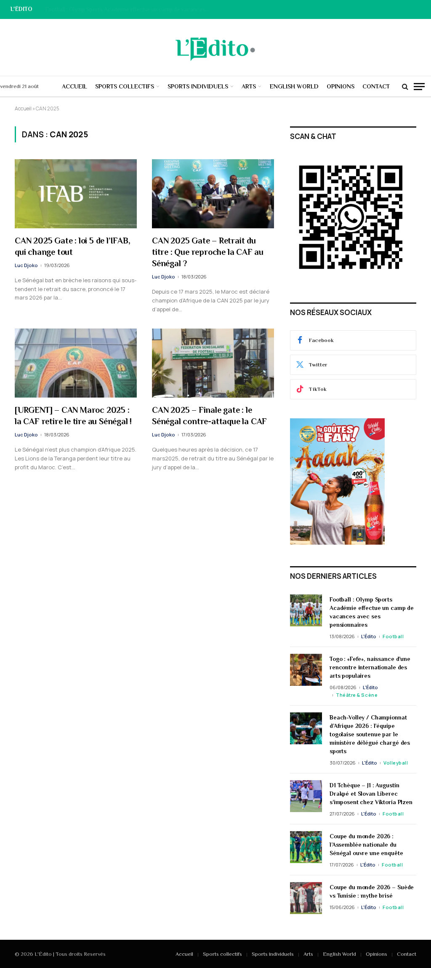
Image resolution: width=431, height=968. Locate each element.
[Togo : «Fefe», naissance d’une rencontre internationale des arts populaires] (306, 670)
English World (294, 86)
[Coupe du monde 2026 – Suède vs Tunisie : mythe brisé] (306, 898)
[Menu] (419, 86)
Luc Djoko (26, 265)
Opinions (340, 86)
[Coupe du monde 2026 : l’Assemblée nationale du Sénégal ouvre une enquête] (306, 847)
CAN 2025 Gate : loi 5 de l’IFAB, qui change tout (72, 246)
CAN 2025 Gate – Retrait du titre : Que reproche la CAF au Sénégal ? (207, 252)
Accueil (74, 86)
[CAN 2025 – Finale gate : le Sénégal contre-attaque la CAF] (213, 363)
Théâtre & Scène (357, 695)
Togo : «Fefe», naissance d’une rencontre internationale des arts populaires (129, 9)
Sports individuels (198, 86)
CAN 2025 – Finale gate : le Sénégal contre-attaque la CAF (209, 415)
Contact (376, 86)
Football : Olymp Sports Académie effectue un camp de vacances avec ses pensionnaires (372, 612)
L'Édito (368, 636)
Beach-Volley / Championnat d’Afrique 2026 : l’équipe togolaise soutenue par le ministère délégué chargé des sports (370, 734)
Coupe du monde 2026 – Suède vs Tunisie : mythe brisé (372, 891)
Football (393, 636)
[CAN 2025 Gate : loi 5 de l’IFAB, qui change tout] (76, 193)
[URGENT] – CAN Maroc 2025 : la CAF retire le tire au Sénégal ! (73, 415)
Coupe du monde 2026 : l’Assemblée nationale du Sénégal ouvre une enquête (366, 844)
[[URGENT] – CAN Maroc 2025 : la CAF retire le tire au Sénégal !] (76, 363)
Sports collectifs (124, 86)
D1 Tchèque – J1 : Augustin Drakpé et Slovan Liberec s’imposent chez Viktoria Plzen (371, 793)
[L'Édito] (215, 47)
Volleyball (395, 762)
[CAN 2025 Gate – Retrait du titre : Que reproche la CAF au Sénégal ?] (213, 193)
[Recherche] (405, 86)
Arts (249, 86)
